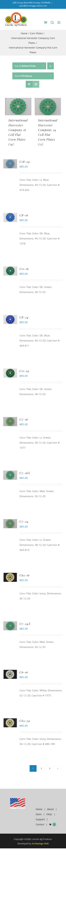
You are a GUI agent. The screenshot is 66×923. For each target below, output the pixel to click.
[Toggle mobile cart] (45, 22)
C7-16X (24, 473)
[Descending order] (50, 65)
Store (39, 814)
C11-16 (24, 269)
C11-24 (24, 371)
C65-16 (24, 575)
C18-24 (24, 162)
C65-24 (24, 721)
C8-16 (23, 215)
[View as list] (35, 84)
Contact (40, 824)
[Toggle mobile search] (52, 22)
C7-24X (25, 624)
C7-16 (23, 419)
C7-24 (23, 521)
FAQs (49, 814)
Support (40, 819)
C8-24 (24, 317)
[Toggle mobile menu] (59, 22)
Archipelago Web (40, 843)
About (50, 809)
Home (39, 809)
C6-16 (23, 672)
